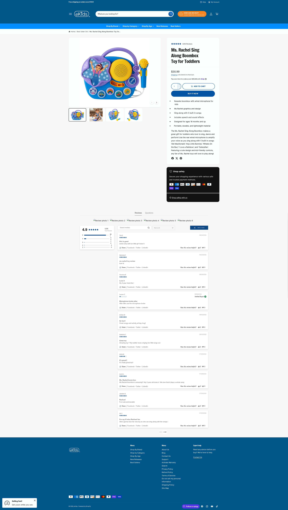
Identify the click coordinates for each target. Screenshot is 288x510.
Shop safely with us (179, 198)
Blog (163, 453)
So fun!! (122, 321)
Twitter (138, 248)
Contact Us (166, 456)
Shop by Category (130, 26)
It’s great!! (123, 360)
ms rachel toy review (127, 261)
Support (165, 459)
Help (204, 2)
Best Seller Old (82, 31)
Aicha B (121, 354)
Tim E (121, 235)
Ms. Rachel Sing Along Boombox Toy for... (105, 31)
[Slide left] (152, 102)
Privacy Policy (167, 469)
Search (164, 466)
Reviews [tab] (138, 213)
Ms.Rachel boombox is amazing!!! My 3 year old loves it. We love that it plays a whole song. (152, 382)
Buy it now (193, 94)
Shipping (174, 75)
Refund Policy (167, 472)
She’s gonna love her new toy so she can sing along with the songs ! (143, 422)
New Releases (136, 459)
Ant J (120, 413)
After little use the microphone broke (132, 303)
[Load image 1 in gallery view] (77, 114)
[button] (70, 14)
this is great (123, 241)
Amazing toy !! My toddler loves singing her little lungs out (139, 343)
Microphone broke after (128, 301)
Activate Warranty (169, 462)
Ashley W (122, 315)
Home (73, 31)
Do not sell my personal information (171, 480)
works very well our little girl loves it (131, 244)
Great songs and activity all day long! (132, 323)
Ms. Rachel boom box (127, 380)
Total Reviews (108, 230)
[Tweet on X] (176, 158)
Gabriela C (122, 334)
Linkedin (145, 248)
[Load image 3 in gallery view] (115, 114)
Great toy (122, 340)
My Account (215, 2)
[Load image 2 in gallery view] (96, 114)
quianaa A (122, 255)
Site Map (165, 488)
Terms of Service (168, 475)
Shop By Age (147, 26)
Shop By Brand (112, 26)
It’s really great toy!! (126, 362)
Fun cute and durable (127, 402)
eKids (76, 506)
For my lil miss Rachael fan (129, 419)
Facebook (131, 248)
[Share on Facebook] (172, 158)
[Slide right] (156, 102)
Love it (122, 281)
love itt (121, 263)
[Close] (35, 500)
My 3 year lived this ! (126, 283)
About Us (165, 449)
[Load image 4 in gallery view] (133, 114)
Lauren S (122, 294)
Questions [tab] (149, 213)
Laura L (121, 374)
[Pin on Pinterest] (180, 158)
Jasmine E (122, 394)
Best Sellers (135, 462)
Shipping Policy (168, 485)
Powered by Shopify (84, 506)
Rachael (122, 400)
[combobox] (135, 14)
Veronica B (122, 275)
